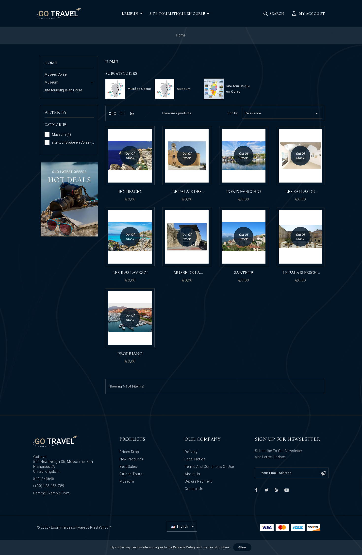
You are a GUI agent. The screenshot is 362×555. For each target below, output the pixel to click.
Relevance (282, 113)
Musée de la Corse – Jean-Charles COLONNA (186, 273)
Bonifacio (130, 191)
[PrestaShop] (69, 199)
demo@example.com (51, 493)
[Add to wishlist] (148, 135)
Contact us (194, 489)
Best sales (128, 467)
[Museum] (164, 89)
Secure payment (198, 481)
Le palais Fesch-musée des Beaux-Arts (300, 273)
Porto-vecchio (243, 191)
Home (51, 63)
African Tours (131, 474)
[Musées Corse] (115, 89)
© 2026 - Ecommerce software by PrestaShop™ (74, 527)
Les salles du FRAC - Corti (300, 192)
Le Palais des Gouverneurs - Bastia (186, 192)
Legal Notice (195, 459)
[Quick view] (148, 156)
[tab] (112, 113)
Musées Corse (56, 74)
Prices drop (129, 452)
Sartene (243, 272)
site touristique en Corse (63, 90)
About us (192, 474)
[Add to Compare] (148, 146)
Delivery (191, 452)
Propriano (130, 353)
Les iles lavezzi (130, 272)
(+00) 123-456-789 (48, 486)
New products (131, 459)
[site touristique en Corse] (214, 89)
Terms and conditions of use (209, 467)
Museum (51, 82)
